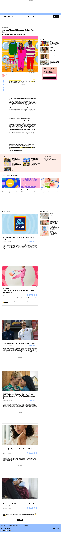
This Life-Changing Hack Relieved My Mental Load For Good (54, 62)
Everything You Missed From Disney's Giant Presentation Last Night (35, 159)
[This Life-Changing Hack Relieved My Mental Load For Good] (44, 62)
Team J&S (10, 148)
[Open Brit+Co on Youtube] (6, 530)
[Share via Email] (3, 86)
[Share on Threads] (3, 88)
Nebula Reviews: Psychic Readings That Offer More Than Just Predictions (54, 216)
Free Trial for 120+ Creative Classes (29, 14)
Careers (17, 525)
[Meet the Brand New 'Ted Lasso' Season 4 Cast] (20, 330)
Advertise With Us (9, 525)
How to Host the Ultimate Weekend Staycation (53, 233)
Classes (42, 189)
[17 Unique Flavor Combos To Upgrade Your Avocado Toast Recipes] (26, 164)
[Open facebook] (2, 16)
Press (4, 525)
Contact (20, 525)
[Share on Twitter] (3, 84)
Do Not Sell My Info (25, 525)
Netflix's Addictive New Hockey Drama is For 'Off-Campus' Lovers (16, 169)
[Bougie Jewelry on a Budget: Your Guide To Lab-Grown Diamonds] (44, 50)
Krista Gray (5, 508)
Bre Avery (5, 241)
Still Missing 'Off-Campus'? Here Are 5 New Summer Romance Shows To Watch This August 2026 (16, 159)
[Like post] (3, 90)
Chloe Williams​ (6, 345)
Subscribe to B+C (25, 189)
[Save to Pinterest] (3, 82)
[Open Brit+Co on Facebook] (1, 530)
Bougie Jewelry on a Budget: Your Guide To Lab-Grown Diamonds (54, 49)
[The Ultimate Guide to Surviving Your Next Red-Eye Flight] (20, 488)
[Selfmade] (11, 183)
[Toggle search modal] (51, 16)
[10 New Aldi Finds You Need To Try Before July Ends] (20, 223)
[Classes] (50, 183)
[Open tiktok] (11, 16)
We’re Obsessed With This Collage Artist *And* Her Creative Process (54, 222)
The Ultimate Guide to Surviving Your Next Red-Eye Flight (19, 505)
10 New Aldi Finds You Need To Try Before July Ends (19, 238)
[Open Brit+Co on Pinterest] (3, 530)
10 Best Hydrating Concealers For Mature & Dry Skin (16, 164)
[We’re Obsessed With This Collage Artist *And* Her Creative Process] (44, 222)
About (2, 525)
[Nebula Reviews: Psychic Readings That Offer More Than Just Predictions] (44, 216)
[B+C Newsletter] (30, 183)
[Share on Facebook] (3, 81)
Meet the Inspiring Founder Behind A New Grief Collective (54, 56)
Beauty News (51, 47)
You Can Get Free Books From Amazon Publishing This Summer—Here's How (54, 43)
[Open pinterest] (4, 16)
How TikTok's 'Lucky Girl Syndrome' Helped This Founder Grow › (50, 159)
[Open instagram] (6, 16)
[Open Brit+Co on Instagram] (4, 530)
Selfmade (4, 189)
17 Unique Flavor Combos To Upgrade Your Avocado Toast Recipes (35, 164)
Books (50, 41)
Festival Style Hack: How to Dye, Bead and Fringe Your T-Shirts (54, 228)
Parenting (51, 60)
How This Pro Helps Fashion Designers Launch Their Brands (19, 292)
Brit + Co (7, 74)
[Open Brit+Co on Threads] (7, 530)
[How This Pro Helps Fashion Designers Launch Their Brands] (20, 276)
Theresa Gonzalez (6, 295)
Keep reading (5, 302)
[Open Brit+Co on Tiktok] (9, 530)
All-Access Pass (55, 191)
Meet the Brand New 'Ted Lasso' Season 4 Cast (19, 343)
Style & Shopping (52, 226)
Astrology (51, 213)
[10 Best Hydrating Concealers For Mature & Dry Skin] (7, 164)
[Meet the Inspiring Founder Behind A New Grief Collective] (44, 56)
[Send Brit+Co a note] (13, 16)
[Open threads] (9, 16)
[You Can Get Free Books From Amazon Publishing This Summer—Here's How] (44, 43)
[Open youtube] (8, 16)
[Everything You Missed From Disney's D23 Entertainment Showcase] (26, 159)
